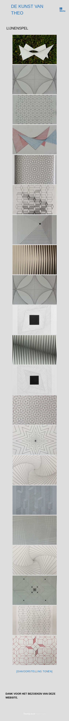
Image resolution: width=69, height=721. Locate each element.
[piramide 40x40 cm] (35, 229)
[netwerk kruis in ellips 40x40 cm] (35, 289)
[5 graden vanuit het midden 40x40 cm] (35, 470)
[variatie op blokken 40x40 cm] (35, 620)
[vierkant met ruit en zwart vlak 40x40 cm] (35, 319)
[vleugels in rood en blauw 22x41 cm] (35, 139)
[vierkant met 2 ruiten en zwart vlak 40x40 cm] (35, 380)
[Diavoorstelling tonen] (34, 671)
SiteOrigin (41, 714)
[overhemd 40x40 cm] (35, 109)
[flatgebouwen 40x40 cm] (35, 500)
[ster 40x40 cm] (35, 440)
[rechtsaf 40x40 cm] (35, 259)
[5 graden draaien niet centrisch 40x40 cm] (35, 560)
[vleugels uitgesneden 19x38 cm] (35, 49)
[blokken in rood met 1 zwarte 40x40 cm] (35, 650)
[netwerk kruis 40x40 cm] (35, 79)
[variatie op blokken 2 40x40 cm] (35, 199)
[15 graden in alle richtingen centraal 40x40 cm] (35, 169)
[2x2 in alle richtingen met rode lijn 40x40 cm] (35, 410)
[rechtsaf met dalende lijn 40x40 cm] (35, 350)
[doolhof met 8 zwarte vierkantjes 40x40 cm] (35, 590)
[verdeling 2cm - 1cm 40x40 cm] (35, 530)
